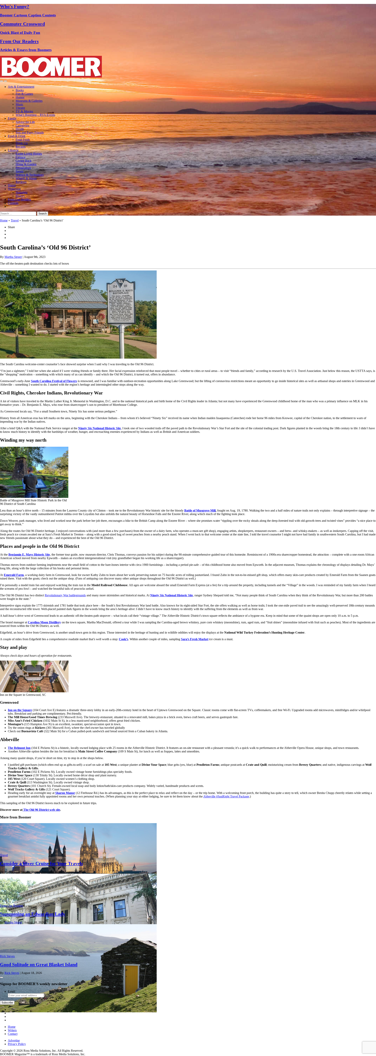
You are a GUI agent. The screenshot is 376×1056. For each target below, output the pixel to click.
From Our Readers (19, 199)
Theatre (20, 107)
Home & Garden (26, 164)
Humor (20, 97)
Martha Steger (13, 257)
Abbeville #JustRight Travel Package (226, 796)
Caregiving (22, 125)
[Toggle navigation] (1, 81)
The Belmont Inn (19, 748)
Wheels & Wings (26, 178)
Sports (20, 171)
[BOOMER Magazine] (51, 76)
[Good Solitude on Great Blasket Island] (78, 1011)
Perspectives (23, 167)
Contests (13, 203)
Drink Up (22, 143)
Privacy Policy (17, 1044)
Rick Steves (7, 956)
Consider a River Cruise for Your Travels (41, 863)
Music (19, 104)
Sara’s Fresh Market (194, 639)
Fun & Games (24, 93)
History (20, 196)
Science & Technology (30, 174)
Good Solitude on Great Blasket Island (38, 964)
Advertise (14, 1040)
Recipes (20, 146)
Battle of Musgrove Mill (200, 510)
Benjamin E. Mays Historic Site (29, 554)
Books (20, 90)
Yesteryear (14, 189)
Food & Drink (16, 136)
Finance (20, 157)
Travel (12, 185)
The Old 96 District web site (41, 809)
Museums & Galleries (29, 100)
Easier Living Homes (29, 153)
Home (4, 220)
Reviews (21, 182)
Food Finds (23, 139)
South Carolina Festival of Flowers (54, 381)
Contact (12, 1033)
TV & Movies (24, 111)
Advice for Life (25, 122)
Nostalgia (21, 192)
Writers (12, 1030)
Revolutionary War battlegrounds (65, 595)
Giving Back (24, 160)
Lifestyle (13, 150)
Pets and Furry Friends (30, 132)
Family (12, 118)
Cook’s (123, 639)
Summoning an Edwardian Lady (32, 914)
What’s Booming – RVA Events (35, 115)
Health (20, 129)
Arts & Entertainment (21, 86)
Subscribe (7, 1002)
